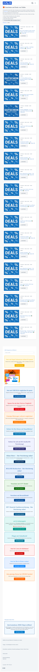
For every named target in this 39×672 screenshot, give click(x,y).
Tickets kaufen (5, 653)
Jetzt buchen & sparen (19, 578)
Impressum (4, 658)
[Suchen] (32, 3)
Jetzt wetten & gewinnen (19, 566)
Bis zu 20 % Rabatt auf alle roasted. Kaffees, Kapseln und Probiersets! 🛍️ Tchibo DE (27, 32)
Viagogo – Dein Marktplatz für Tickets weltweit (10, 644)
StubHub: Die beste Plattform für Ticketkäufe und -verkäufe (12, 640)
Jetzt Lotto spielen (19, 553)
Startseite (5, 22)
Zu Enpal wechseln (19, 365)
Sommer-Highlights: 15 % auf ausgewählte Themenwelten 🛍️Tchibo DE (26, 111)
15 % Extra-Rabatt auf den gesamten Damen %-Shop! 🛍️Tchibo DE (26, 79)
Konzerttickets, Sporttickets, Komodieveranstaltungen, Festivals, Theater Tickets (15, 649)
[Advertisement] (19, 592)
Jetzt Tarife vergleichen (19, 409)
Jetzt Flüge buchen (19, 540)
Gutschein (26, 74)
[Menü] (35, 3)
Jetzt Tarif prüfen (19, 476)
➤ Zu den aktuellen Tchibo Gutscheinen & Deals (12, 20)
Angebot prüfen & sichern (20, 433)
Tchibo (21, 28)
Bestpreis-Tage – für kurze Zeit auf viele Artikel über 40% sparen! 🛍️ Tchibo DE (27, 332)
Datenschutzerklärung (6, 657)
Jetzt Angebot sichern (19, 500)
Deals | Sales (28, 26)
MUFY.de (5, 11)
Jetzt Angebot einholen (19, 514)
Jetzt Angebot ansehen (19, 461)
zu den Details (24, 36)
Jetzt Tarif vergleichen (19, 488)
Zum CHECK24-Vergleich (19, 396)
